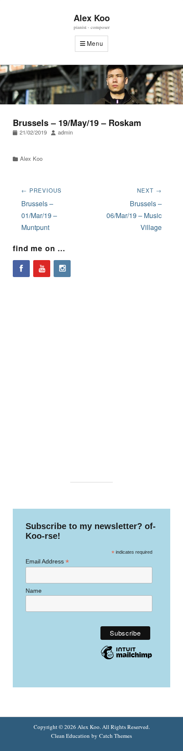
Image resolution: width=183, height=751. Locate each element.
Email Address (47, 562)
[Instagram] (62, 268)
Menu (95, 43)
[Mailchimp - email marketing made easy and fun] (126, 659)
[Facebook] (21, 268)
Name (34, 590)
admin (65, 132)
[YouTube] (41, 268)
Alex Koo (92, 17)
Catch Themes (115, 736)
